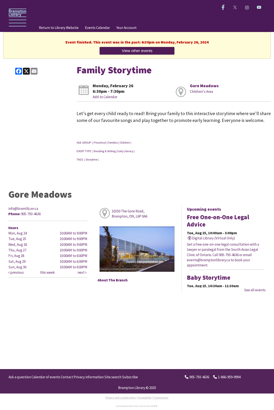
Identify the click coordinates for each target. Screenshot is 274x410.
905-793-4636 (199, 377)
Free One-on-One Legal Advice (218, 220)
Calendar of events (45, 377)
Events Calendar (97, 27)
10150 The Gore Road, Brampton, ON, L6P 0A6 (129, 214)
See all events (255, 290)
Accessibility (145, 397)
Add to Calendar (105, 97)
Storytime (92, 159)
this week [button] (47, 272)
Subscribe (130, 377)
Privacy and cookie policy (121, 397)
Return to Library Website (59, 27)
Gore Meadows (204, 85)
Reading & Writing (105, 151)
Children (125, 142)
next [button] (81, 272)
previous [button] (17, 272)
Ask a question (20, 377)
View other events (137, 50)
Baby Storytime (208, 277)
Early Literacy (125, 151)
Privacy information (89, 377)
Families (113, 142)
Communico (161, 397)
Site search (112, 377)
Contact (67, 377)
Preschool (100, 142)
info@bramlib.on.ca (23, 208)
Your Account (126, 27)
